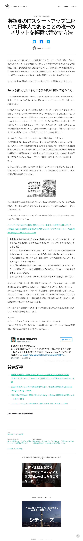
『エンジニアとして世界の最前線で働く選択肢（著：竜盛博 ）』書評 (39, 403)
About (66, 6)
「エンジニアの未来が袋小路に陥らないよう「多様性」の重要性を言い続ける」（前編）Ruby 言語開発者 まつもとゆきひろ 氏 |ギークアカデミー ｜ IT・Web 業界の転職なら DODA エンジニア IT (41, 229)
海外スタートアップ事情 (15, 434)
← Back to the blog (14, 449)
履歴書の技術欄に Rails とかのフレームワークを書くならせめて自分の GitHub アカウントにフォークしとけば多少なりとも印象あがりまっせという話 (42, 378)
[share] (34, 41)
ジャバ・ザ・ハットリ (45, 539)
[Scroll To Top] (78, 536)
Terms (74, 6)
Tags (58, 6)
